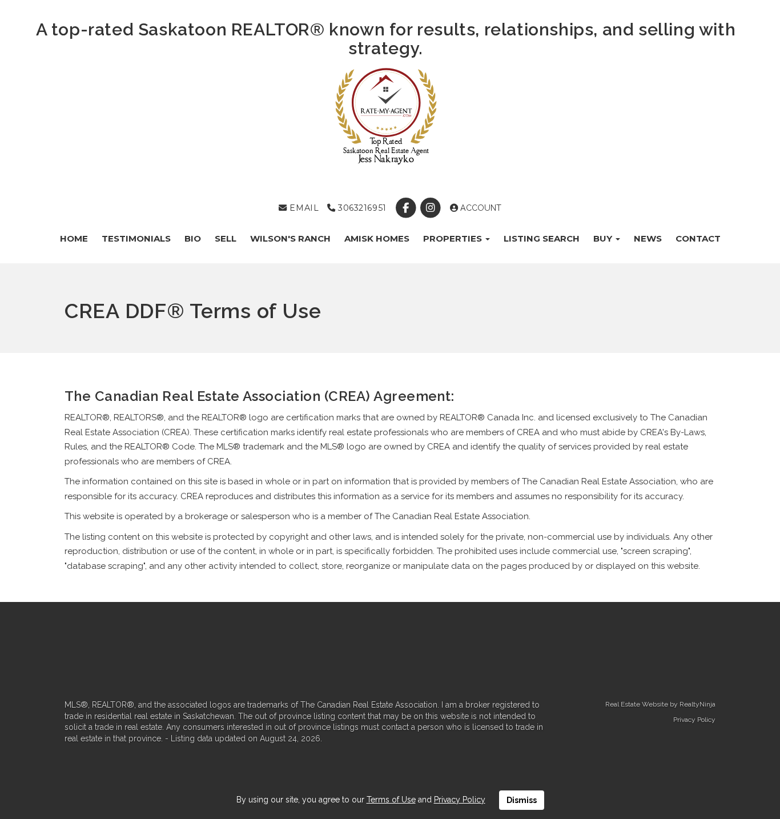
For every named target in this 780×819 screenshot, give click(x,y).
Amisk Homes (376, 238)
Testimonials (136, 238)
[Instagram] (432, 207)
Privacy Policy (694, 720)
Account (479, 207)
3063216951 (360, 208)
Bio (192, 238)
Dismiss (521, 800)
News (648, 238)
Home (74, 238)
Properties (453, 238)
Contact (698, 238)
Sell (225, 238)
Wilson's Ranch (290, 238)
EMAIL (303, 208)
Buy (603, 238)
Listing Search (542, 238)
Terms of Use (391, 799)
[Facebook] (407, 207)
